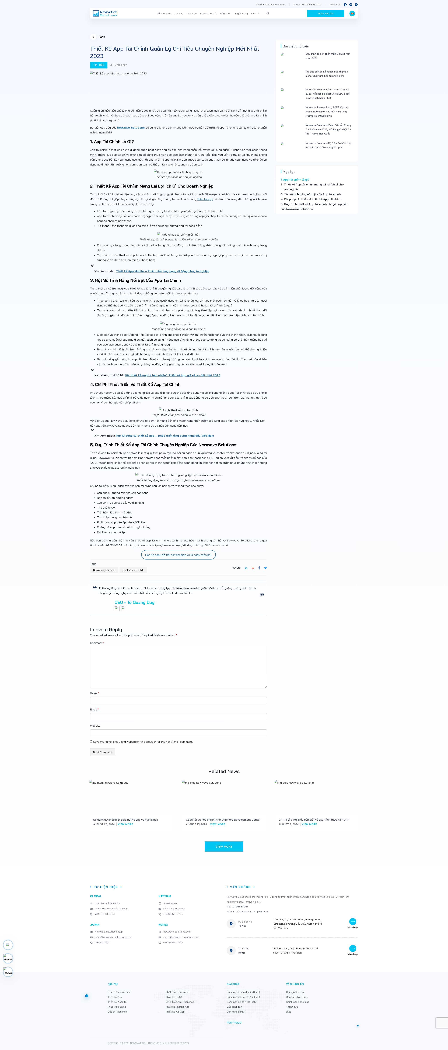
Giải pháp (233, 984)
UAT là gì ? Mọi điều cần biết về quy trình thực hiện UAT (314, 819)
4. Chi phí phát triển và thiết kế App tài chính (311, 199)
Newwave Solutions (131, 127)
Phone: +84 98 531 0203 (307, 4)
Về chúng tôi (164, 13)
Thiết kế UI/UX (174, 997)
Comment (97, 643)
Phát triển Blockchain (178, 992)
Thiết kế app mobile (133, 570)
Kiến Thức (225, 13)
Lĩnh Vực (192, 13)
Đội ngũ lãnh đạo (295, 992)
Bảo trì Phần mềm (118, 1011)
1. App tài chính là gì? (295, 179)
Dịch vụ (179, 13)
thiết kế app (205, 199)
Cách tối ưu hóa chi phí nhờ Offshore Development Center (223, 819)
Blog (288, 1011)
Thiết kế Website (117, 1001)
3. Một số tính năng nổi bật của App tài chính (311, 194)
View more (125, 824)
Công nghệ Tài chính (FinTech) (243, 997)
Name (94, 693)
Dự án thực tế (208, 13)
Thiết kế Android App (177, 1006)
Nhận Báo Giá (326, 13)
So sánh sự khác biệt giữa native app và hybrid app (125, 819)
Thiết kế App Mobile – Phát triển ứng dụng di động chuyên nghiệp (162, 271)
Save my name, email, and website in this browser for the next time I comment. (143, 741)
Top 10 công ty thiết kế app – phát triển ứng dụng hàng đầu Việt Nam (165, 435)
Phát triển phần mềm (119, 992)
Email (94, 709)
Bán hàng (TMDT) (236, 1011)
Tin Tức (98, 65)
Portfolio (234, 1022)
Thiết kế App (115, 997)
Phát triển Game (117, 1006)
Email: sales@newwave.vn (270, 4)
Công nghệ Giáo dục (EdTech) (243, 992)
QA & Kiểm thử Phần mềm (180, 1001)
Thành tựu (292, 1006)
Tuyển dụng (241, 13)
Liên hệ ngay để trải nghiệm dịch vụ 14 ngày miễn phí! (178, 555)
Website (95, 725)
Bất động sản (234, 1006)
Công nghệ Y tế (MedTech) (242, 1001)
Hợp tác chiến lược (297, 997)
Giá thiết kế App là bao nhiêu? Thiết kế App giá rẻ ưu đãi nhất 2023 (172, 375)
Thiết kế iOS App (175, 1011)
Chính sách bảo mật (297, 1001)
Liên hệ (255, 13)
